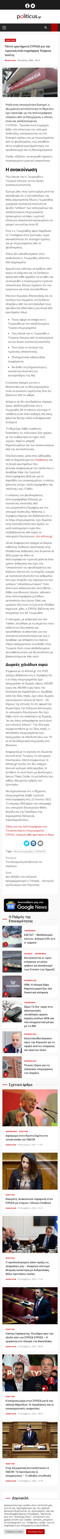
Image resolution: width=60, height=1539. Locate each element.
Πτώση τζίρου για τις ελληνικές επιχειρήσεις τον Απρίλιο (12, 1067)
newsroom (11, 1144)
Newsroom (10, 60)
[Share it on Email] (40, 843)
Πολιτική (10, 40)
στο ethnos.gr (44, 536)
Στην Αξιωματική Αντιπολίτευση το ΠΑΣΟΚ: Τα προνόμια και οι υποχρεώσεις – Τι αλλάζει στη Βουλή (30, 1440)
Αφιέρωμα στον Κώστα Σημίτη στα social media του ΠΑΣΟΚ (30, 1107)
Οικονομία (30, 930)
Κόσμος (28, 953)
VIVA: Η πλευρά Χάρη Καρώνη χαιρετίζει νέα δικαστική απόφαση (12, 986)
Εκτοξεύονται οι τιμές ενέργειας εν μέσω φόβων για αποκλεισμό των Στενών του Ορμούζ (12, 961)
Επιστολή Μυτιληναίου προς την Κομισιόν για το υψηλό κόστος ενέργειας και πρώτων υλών (12, 1042)
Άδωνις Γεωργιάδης (23, 851)
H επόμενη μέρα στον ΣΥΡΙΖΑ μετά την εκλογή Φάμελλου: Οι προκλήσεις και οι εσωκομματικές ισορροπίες (30, 1372)
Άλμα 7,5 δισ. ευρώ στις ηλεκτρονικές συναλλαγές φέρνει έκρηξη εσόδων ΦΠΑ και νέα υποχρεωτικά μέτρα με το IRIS (12, 1011)
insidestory (41, 460)
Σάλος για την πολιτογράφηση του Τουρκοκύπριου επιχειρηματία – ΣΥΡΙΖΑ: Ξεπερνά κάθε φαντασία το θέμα (30, 830)
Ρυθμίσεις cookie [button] (14, 1531)
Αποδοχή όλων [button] (35, 1531)
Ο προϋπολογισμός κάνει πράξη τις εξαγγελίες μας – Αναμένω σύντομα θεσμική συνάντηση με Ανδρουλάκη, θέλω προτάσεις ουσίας (30, 1234)
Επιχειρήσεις (30, 980)
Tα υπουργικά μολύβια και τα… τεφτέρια (24, 862)
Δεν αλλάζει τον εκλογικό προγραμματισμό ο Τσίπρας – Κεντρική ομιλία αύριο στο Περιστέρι (29, 879)
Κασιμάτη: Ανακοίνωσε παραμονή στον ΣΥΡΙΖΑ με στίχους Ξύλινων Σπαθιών (30, 1171)
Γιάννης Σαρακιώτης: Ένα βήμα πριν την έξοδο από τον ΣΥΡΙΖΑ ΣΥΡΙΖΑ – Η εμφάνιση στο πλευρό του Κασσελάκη (30, 1305)
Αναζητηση (54, 27)
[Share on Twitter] (26, 843)
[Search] (45, 27)
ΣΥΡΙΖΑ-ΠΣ (40, 851)
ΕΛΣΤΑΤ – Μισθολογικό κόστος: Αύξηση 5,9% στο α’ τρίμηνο (12, 937)
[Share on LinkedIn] (33, 843)
